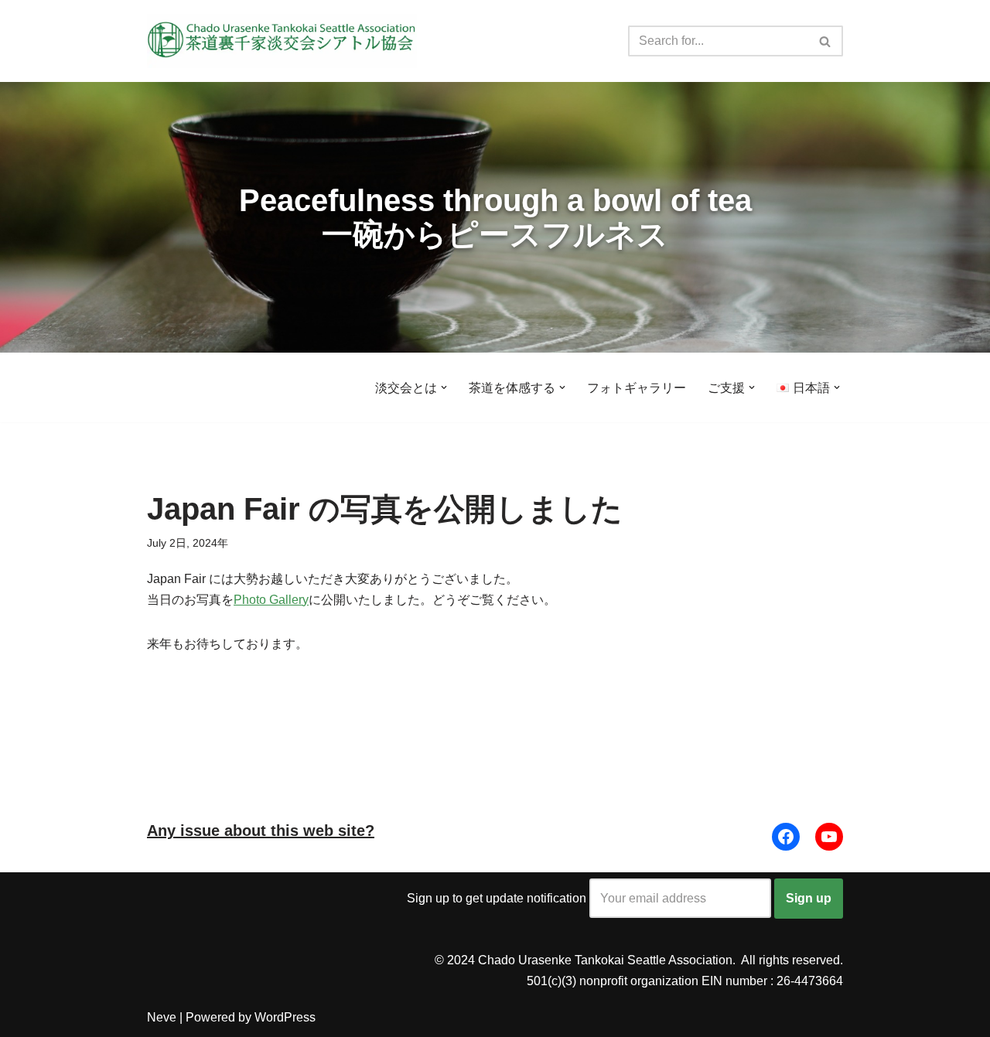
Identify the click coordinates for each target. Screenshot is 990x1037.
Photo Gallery (271, 599)
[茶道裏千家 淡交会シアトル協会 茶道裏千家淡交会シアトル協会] (282, 41)
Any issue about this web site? (260, 830)
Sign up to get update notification (498, 898)
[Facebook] (786, 837)
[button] (444, 387)
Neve (161, 1017)
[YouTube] (829, 837)
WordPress (285, 1017)
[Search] (825, 41)
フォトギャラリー (636, 387)
